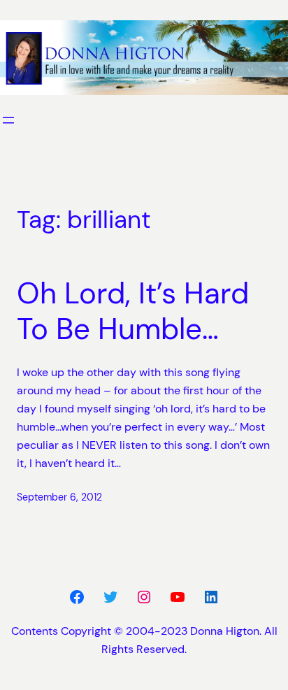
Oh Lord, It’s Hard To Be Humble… (133, 311)
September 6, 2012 (59, 497)
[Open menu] (8, 120)
